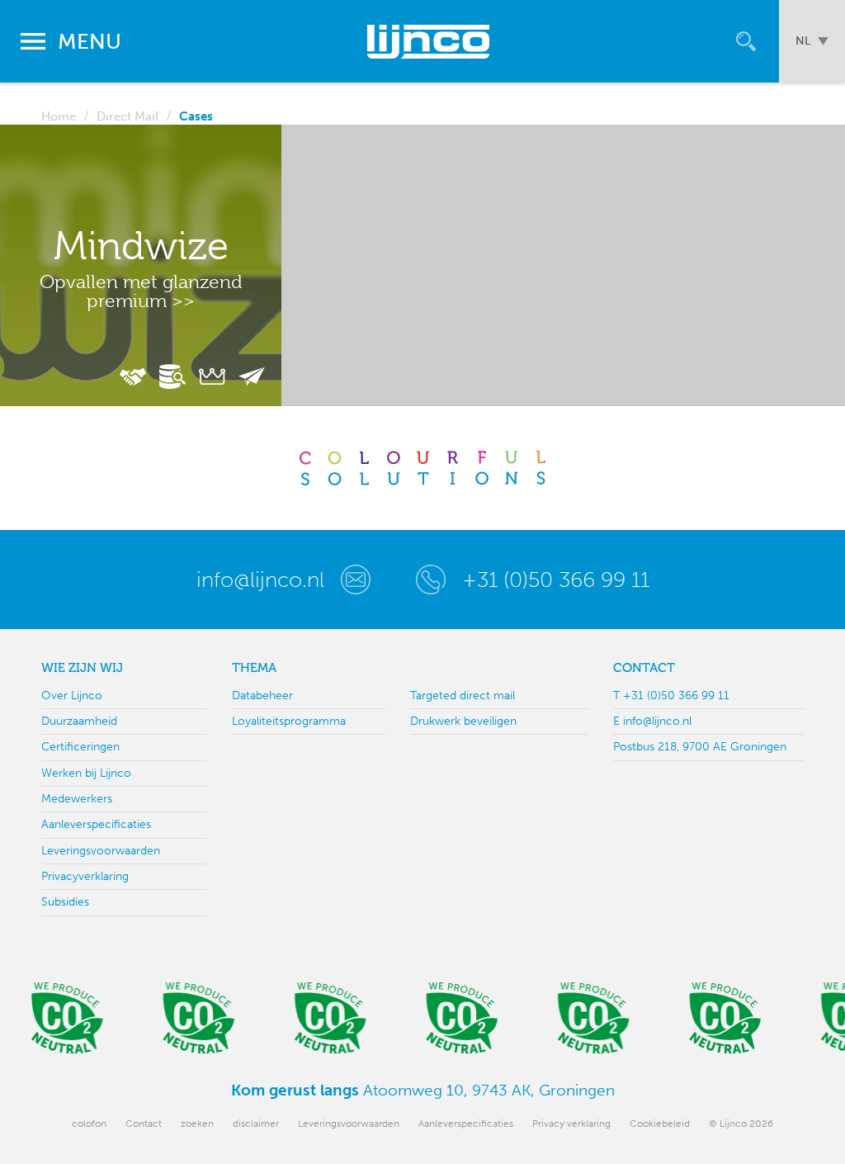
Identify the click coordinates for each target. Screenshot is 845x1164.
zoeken (197, 1123)
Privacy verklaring (571, 1123)
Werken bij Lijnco (86, 773)
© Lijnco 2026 (741, 1123)
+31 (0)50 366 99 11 (555, 579)
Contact (143, 1123)
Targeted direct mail (462, 695)
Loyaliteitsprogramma (289, 721)
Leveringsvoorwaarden (100, 851)
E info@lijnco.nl (652, 721)
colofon (89, 1123)
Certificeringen (80, 747)
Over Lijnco (71, 695)
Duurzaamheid (79, 721)
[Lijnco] (430, 41)
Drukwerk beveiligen (463, 721)
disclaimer (256, 1123)
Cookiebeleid (660, 1123)
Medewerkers (76, 799)
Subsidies (65, 902)
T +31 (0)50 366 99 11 (671, 695)
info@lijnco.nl (260, 579)
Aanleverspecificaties (96, 824)
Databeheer (262, 695)
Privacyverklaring (85, 876)
